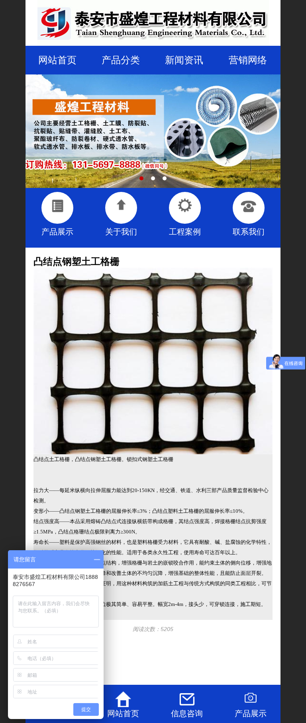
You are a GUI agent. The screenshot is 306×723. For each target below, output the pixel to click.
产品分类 (121, 60)
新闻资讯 (184, 60)
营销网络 (248, 60)
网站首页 (57, 60)
